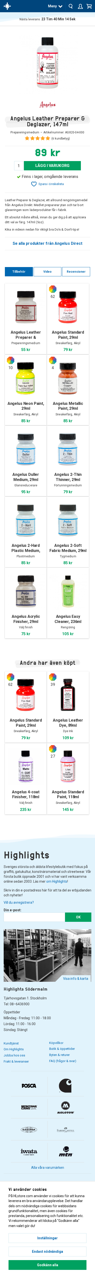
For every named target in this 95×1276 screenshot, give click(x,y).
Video (47, 271)
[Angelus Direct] (47, 104)
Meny (52, 6)
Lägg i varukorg (52, 165)
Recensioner (76, 271)
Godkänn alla (47, 1265)
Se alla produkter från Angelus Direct (48, 243)
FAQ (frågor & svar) (62, 1061)
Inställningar (47, 1238)
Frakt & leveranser (16, 1061)
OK (78, 917)
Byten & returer (59, 1055)
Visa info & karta (75, 979)
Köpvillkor (56, 1043)
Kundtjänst (11, 1043)
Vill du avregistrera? (19, 902)
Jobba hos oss (14, 1055)
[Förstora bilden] (47, 62)
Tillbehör (18, 271)
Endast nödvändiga (47, 1251)
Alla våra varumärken (47, 1168)
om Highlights (56, 881)
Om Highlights (14, 1049)
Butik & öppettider (62, 1049)
